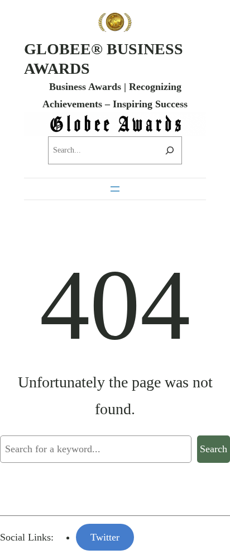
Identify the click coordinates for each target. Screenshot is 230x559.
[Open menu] (115, 189)
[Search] (169, 150)
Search (213, 448)
